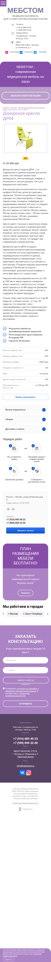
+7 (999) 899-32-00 (23, 30)
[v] (22, 772)
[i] (28, 772)
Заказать (25, 593)
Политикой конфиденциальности (17, 694)
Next (47, 614)
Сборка (9, 419)
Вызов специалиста (16, 409)
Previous (3, 614)
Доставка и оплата (15, 429)
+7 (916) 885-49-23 (23, 27)
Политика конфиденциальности (25, 803)
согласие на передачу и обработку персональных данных (22, 689)
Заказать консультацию (25, 95)
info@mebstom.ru (25, 766)
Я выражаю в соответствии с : (22, 692)
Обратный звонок (25, 757)
